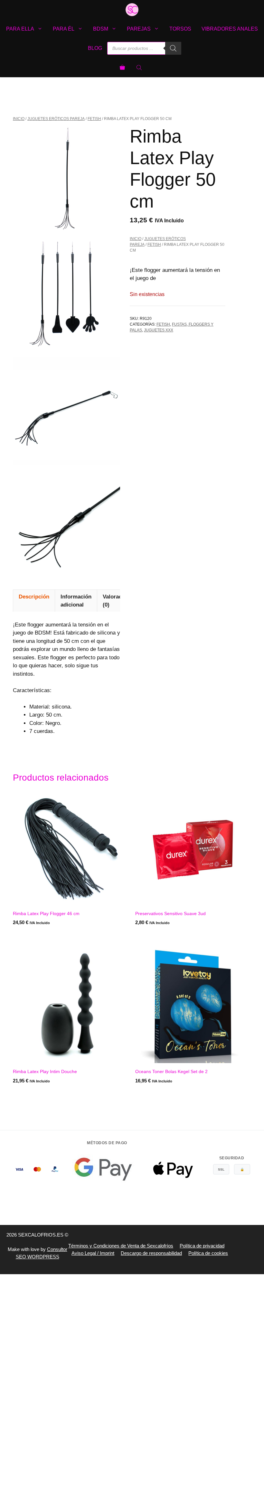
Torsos (180, 29)
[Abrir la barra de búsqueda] (140, 67)
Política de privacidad (202, 1245)
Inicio (18, 118)
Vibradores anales (230, 29)
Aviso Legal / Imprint (92, 1253)
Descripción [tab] (34, 597)
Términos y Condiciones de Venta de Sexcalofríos (120, 1245)
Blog (95, 48)
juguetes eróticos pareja (56, 118)
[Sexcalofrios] (132, 9)
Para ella (20, 29)
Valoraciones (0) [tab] (119, 601)
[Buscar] (173, 48)
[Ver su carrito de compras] (122, 67)
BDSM (100, 29)
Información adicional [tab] (76, 601)
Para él (63, 29)
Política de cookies (208, 1253)
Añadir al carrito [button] (35, 935)
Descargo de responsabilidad (151, 1253)
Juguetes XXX (158, 330)
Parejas (139, 29)
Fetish (94, 118)
